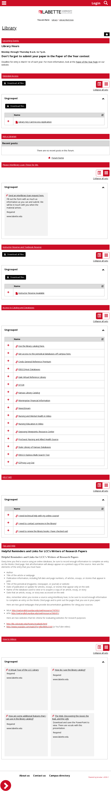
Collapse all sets (100, 89)
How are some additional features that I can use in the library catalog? (26, 717)
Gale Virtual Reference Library (32, 377)
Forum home (58, 158)
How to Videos (9, 639)
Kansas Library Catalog (29, 392)
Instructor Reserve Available (31, 293)
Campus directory (59, 775)
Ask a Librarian (9, 136)
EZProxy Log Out (26, 462)
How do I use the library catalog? (70, 669)
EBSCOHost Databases (29, 369)
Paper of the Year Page (87, 61)
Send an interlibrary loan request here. (26, 195)
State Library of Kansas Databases (34, 447)
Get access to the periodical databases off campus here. (44, 353)
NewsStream (24, 408)
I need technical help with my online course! (38, 515)
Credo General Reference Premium (34, 361)
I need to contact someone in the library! (37, 523)
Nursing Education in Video (30, 423)
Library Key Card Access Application (35, 122)
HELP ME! (7, 477)
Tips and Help (9, 545)
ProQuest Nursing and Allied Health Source (38, 439)
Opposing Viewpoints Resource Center (36, 431)
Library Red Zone (66, 20)
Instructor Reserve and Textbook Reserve (22, 247)
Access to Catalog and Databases (18, 307)
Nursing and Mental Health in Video (34, 416)
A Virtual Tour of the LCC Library (24, 669)
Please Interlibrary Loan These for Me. (20, 164)
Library (55, 20)
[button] (14, 83)
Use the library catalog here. (31, 346)
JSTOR (21, 385)
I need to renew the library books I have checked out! (43, 531)
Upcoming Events (11, 40)
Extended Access (10, 76)
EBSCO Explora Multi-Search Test (34, 455)
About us (24, 775)
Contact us (39, 775)
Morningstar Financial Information (34, 400)
